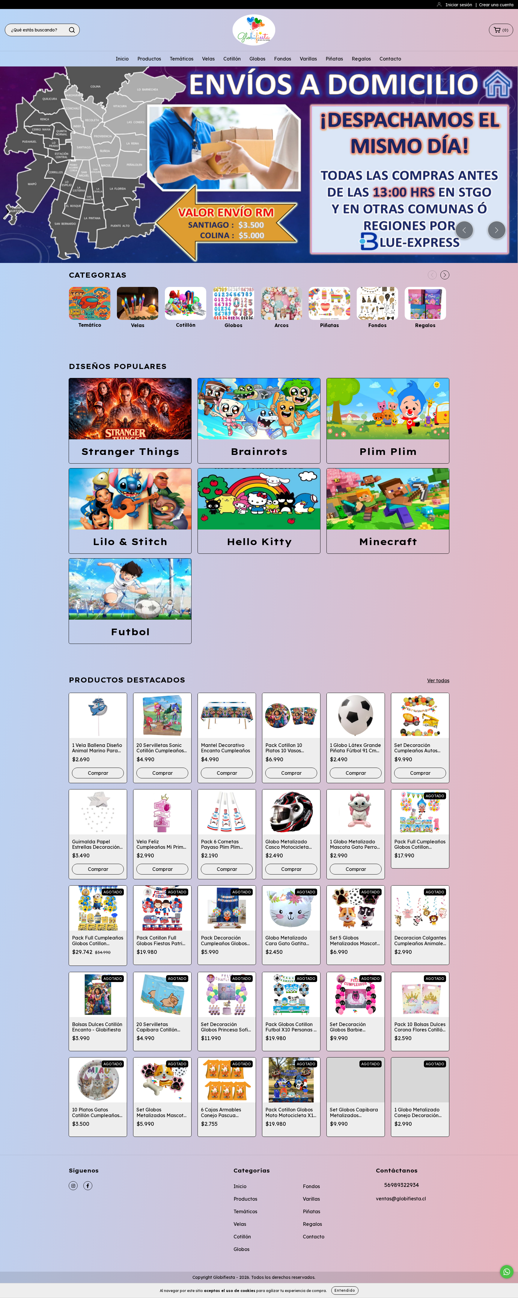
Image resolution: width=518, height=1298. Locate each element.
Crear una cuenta (496, 4)
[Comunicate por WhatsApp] (507, 1272)
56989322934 (401, 1184)
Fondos (282, 59)
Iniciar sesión (458, 4)
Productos (149, 59)
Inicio (122, 59)
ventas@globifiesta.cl (401, 1199)
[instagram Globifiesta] (73, 1185)
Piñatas (334, 59)
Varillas (308, 59)
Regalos (361, 59)
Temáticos (181, 59)
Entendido (345, 1290)
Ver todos (438, 680)
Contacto (390, 59)
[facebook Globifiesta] (87, 1185)
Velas (208, 59)
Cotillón (232, 59)
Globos (257, 59)
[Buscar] (72, 30)
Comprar (227, 773)
